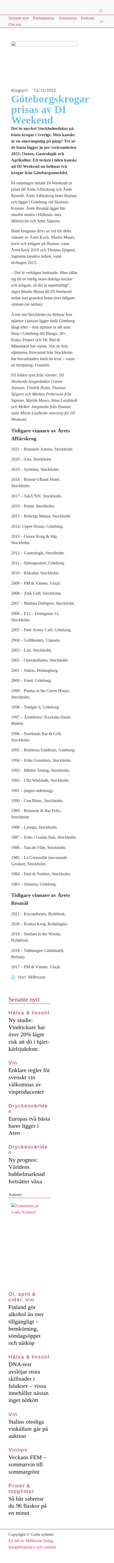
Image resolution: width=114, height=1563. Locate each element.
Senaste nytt (24, 999)
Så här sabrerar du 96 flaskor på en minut (27, 1505)
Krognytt (19, 90)
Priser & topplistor (21, 1488)
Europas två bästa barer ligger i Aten (29, 1125)
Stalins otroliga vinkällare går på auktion (28, 1428)
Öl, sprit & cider (22, 1296)
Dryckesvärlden (28, 1108)
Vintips (17, 1450)
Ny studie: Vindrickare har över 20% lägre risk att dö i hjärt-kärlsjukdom (28, 1034)
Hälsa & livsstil (29, 1012)
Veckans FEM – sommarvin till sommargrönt (27, 1464)
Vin (12, 1063)
